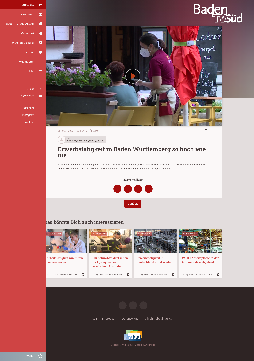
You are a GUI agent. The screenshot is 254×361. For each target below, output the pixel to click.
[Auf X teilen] (128, 189)
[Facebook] (123, 305)
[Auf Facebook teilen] (117, 189)
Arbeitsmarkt (54, 234)
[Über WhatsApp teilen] (138, 189)
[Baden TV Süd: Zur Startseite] (218, 13)
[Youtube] (143, 305)
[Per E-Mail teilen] (149, 189)
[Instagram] (133, 305)
